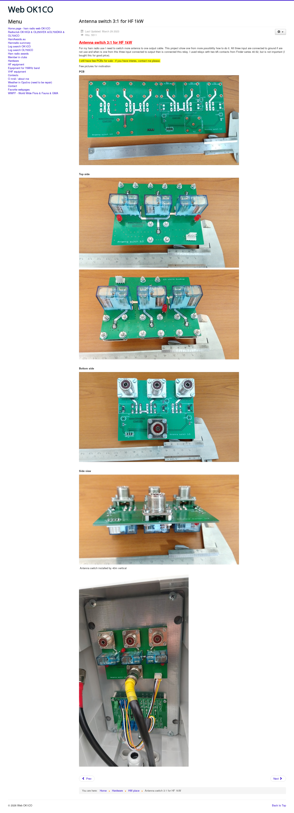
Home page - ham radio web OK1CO (29, 28)
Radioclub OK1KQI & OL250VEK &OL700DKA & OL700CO (36, 33)
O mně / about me (18, 79)
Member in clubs (17, 57)
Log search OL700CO (20, 50)
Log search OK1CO (19, 46)
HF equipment (16, 64)
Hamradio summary (19, 43)
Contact (12, 86)
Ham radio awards (18, 53)
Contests (13, 75)
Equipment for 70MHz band (24, 68)
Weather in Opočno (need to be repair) (30, 82)
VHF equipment (17, 71)
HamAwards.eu (17, 39)
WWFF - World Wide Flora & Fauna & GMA (33, 93)
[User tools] (280, 32)
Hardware (13, 61)
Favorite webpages (19, 89)
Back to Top (279, 805)
